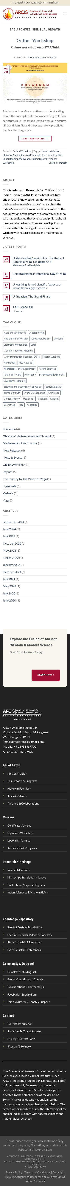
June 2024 (9, 529)
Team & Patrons (17, 796)
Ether (33, 344)
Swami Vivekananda (34, 392)
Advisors (13, 1156)
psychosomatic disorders (38, 155)
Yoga (21, 404)
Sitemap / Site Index (19, 1046)
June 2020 (9, 600)
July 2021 (9, 579)
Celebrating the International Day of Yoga (39, 273)
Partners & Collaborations (23, 803)
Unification (54, 392)
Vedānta (42, 398)
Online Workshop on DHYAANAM (35, 47)
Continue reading (35, 138)
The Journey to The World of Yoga (25, 479)
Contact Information (19, 1023)
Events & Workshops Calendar (25, 979)
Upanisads (9, 486)
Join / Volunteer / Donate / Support (28, 1001)
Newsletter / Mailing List (21, 972)
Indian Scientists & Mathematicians (28, 892)
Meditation (18, 155)
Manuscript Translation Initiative (26, 877)
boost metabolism (51, 151)
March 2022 (11, 557)
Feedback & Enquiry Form (22, 994)
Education (9, 429)
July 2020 (9, 593)
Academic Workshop (15, 332)
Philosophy (30, 374)
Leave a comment (58, 162)
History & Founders (19, 788)
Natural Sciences (47, 368)
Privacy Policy (14, 1172)
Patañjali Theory (12, 374)
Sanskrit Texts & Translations (24, 927)
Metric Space (25, 362)
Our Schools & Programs (22, 781)
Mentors (27, 1156)
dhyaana (7, 155)
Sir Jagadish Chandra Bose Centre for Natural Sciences (35, 1163)
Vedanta (8, 493)
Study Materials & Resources (24, 942)
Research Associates (48, 1156)
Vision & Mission (35, 1159)
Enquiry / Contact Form (21, 1038)
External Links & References (24, 950)
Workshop (8, 162)
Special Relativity (53, 386)
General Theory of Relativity (18, 350)
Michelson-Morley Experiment (19, 368)
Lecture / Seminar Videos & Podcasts (29, 935)
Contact (40, 1167)
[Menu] (65, 13)
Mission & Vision (17, 773)
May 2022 (9, 550)
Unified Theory (12, 398)
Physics (8, 472)
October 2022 (12, 543)
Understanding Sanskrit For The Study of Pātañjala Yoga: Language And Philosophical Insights (38, 261)
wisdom (53, 158)
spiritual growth (39, 158)
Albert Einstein (36, 332)
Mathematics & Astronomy (20, 443)
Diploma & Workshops (20, 833)
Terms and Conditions (37, 1172)
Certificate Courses (19, 825)
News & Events (12, 457)
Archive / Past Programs (22, 848)
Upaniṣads (29, 398)
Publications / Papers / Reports (26, 885)
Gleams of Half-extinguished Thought (27, 436)
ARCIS (53, 57)
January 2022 (11, 564)
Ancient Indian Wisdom (16, 338)
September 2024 (13, 522)
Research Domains (18, 870)
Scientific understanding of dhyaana (22, 386)
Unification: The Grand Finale (31, 296)
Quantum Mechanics (15, 380)
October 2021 (12, 572)
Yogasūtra (32, 404)
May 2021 (9, 586)
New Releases (12, 450)
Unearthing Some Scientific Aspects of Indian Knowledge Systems (37, 286)
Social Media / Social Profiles (24, 1031)
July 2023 (9, 536)
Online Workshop (35, 40)
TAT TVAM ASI (23, 307)
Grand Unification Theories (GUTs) (22, 356)
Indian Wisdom (52, 356)
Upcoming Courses (18, 840)
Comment (18, 311)
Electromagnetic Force (15, 344)
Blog (28, 1167)
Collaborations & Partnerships (25, 987)
